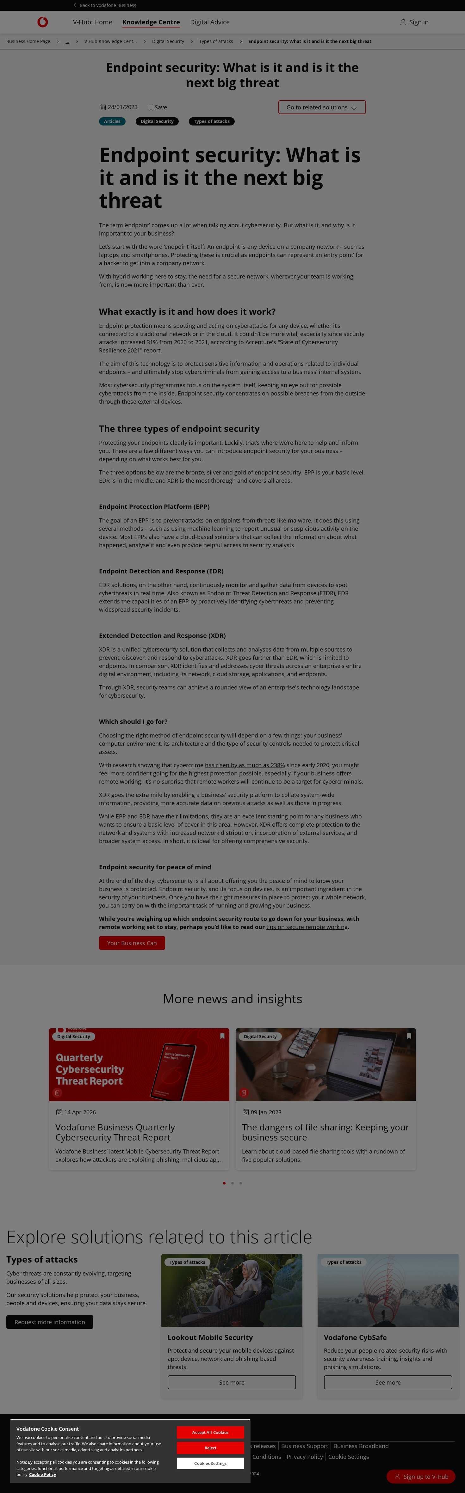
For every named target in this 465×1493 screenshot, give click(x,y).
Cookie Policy (42, 1474)
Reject (211, 1448)
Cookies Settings (210, 1463)
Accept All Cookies (210, 1432)
